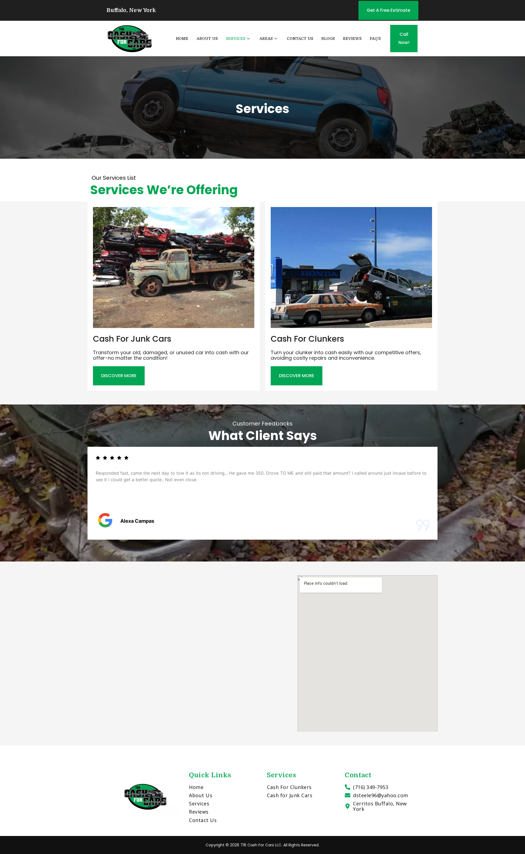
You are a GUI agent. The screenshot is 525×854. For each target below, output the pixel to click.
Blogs (328, 38)
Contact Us (300, 38)
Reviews (352, 38)
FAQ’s (375, 38)
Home (182, 38)
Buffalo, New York (131, 10)
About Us (207, 38)
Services (235, 38)
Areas (266, 38)
